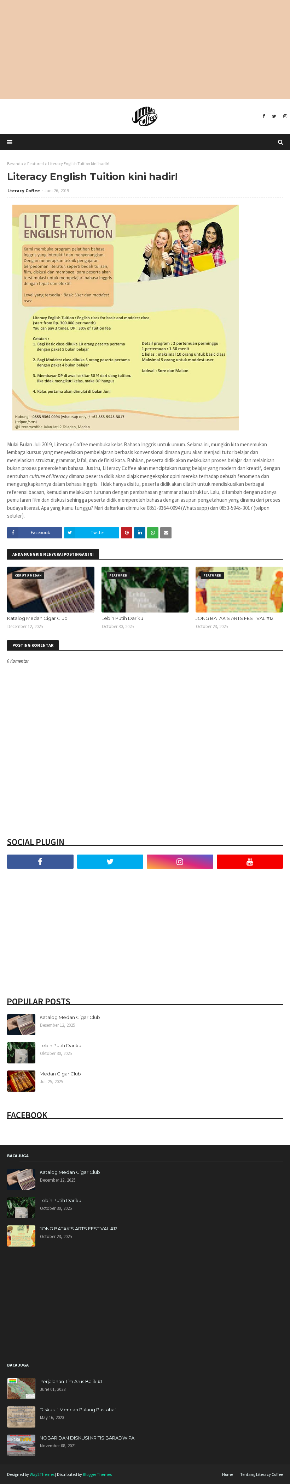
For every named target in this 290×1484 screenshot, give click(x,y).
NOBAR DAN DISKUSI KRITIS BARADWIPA (87, 1438)
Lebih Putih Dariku (122, 618)
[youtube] (250, 862)
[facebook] (264, 116)
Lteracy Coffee (23, 191)
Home (227, 1474)
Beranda (15, 163)
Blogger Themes (97, 1474)
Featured (35, 163)
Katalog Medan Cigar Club (37, 618)
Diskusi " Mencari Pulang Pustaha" (78, 1409)
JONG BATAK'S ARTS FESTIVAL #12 (234, 618)
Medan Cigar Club (60, 1073)
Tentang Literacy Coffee (261, 1474)
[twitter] (274, 116)
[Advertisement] (145, 49)
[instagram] (284, 116)
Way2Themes (42, 1474)
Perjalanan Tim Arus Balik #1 (71, 1381)
